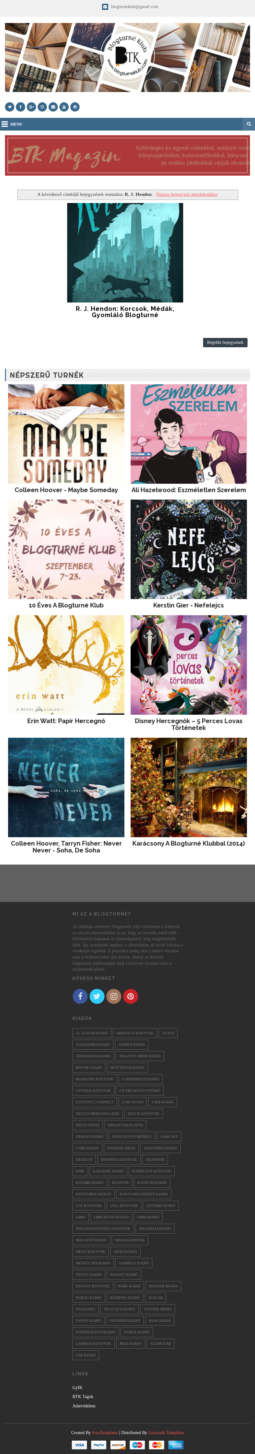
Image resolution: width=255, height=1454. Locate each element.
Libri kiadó (148, 1217)
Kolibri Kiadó (90, 1182)
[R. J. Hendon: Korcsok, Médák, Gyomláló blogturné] (125, 252)
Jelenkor (155, 1159)
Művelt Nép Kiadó (93, 1263)
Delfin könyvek (144, 1113)
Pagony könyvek (93, 1286)
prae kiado (131, 1344)
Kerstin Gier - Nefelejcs (188, 605)
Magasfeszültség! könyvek (103, 1228)
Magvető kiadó (91, 1240)
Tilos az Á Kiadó (119, 1309)
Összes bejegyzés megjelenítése (186, 194)
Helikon (84, 1159)
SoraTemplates (105, 1432)
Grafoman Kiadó (160, 1148)
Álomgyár (160, 1344)
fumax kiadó (137, 1332)
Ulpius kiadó (88, 1320)
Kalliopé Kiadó (108, 1171)
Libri (80, 1217)
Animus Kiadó (131, 1044)
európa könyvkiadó (96, 1332)
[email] (53, 107)
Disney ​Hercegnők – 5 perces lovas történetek (189, 724)
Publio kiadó (89, 1297)
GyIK (77, 1387)
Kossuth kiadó (152, 1182)
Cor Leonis (132, 1102)
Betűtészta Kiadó (127, 1067)
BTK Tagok (82, 1396)
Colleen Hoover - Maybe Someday (66, 490)
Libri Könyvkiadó (111, 1217)
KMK (80, 1171)
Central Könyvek (93, 1090)
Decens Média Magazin (97, 1113)
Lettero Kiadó (160, 1205)
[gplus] (31, 107)
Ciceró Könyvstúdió (139, 1090)
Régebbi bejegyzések (225, 342)
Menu (16, 124)
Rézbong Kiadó (125, 1297)
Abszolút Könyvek (135, 1033)
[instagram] (42, 107)
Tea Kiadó (85, 1309)
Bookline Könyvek (95, 1079)
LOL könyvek (89, 1205)
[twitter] (9, 107)
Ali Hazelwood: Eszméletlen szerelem (189, 490)
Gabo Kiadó (87, 1148)
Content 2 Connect (95, 1102)
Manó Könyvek (130, 1240)
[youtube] (64, 107)
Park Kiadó (129, 1286)
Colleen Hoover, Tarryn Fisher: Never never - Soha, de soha (66, 847)
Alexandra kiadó (93, 1044)
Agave (168, 1033)
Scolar (155, 1297)
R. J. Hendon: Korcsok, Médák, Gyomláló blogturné (125, 312)
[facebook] (20, 107)
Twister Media (158, 1309)
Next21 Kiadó (89, 1274)
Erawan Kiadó (90, 1136)
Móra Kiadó (125, 1251)
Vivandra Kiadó (124, 1320)
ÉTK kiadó (86, 1355)
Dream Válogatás (125, 1125)
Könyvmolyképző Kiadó (144, 1194)
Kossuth (120, 1182)
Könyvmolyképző (93, 1194)
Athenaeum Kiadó (93, 1056)
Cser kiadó (163, 1102)
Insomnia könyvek (119, 1159)
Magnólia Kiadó (155, 1228)
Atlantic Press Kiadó (140, 1056)
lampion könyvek (93, 1344)
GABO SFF (169, 1136)
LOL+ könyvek (124, 1205)
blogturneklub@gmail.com (134, 6)
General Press (121, 1148)
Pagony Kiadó (124, 1274)
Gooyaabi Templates (166, 1432)
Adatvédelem (83, 1406)
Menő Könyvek (90, 1251)
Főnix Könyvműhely (132, 1136)
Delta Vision (88, 1125)
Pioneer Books (163, 1286)
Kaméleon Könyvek (151, 1171)
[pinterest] (75, 107)
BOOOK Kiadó (89, 1067)
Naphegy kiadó (134, 1263)
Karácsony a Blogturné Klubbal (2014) (188, 843)
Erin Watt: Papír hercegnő (66, 721)
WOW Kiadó (160, 1320)
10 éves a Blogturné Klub (66, 605)
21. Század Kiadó (92, 1033)
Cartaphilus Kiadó (140, 1079)
